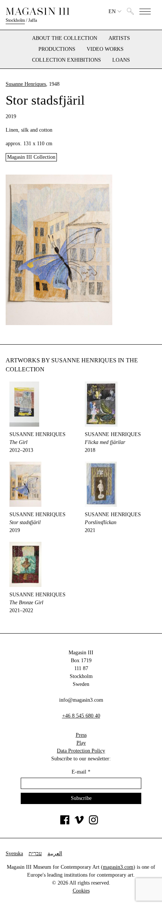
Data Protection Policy (81, 751)
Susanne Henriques (26, 84)
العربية (54, 853)
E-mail (81, 772)
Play (81, 743)
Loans (121, 60)
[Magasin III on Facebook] (64, 822)
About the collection (64, 38)
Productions (56, 49)
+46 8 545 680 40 (81, 716)
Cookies (81, 891)
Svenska (14, 853)
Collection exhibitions (66, 60)
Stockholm (15, 20)
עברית (35, 853)
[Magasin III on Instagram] (93, 822)
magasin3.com (118, 867)
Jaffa (32, 20)
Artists (119, 38)
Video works (105, 49)
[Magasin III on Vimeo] (79, 822)
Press (81, 735)
